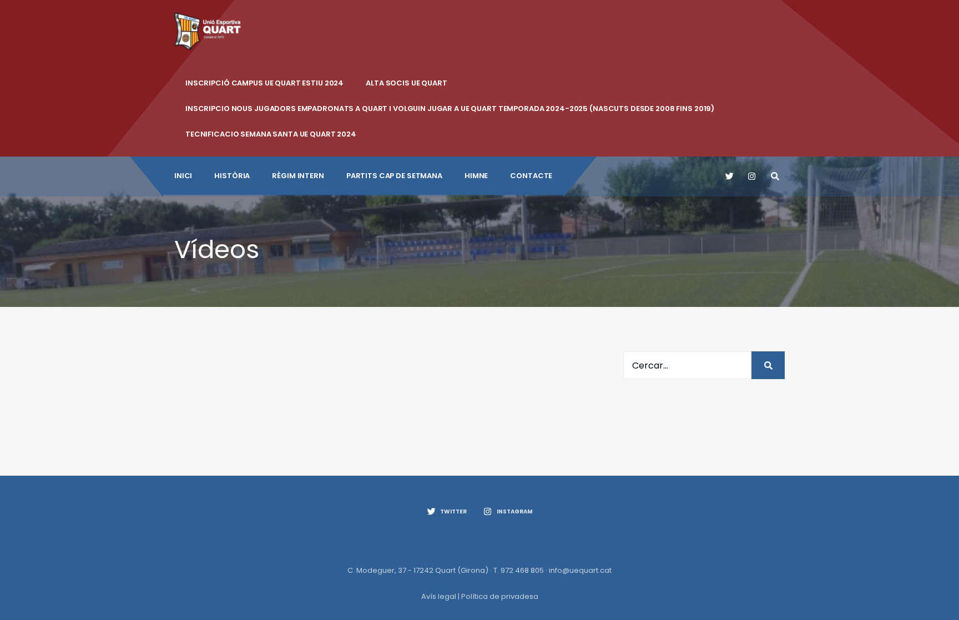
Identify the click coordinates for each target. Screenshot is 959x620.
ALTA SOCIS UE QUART (406, 83)
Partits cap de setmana (394, 175)
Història (232, 175)
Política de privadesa (499, 596)
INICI (183, 175)
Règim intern (298, 175)
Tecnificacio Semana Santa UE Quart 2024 (270, 134)
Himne (476, 175)
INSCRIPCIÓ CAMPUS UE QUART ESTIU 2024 (264, 83)
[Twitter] (728, 176)
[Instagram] (751, 176)
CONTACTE (531, 175)
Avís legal (438, 596)
